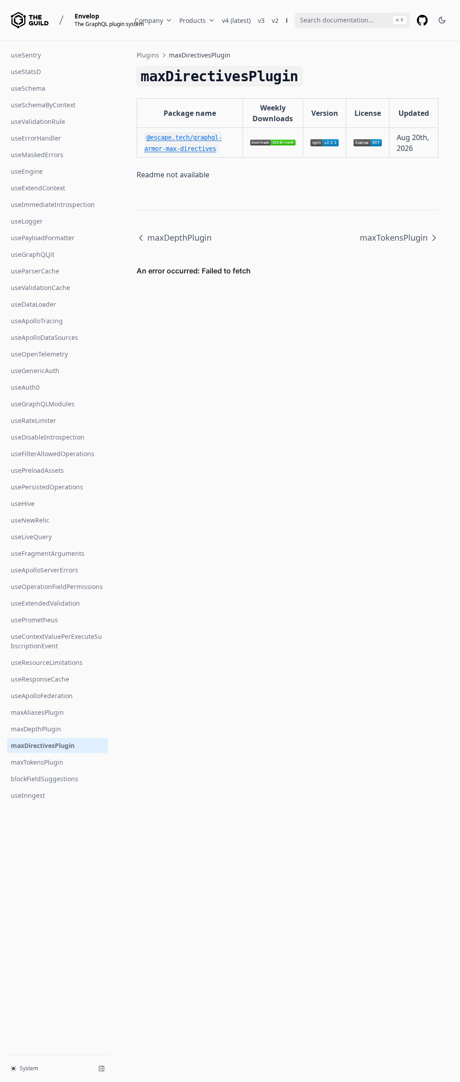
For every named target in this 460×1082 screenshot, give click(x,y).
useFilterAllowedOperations (52, 453)
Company (149, 20)
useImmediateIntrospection (53, 204)
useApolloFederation (42, 695)
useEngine (27, 171)
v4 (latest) (236, 20)
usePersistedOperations (47, 487)
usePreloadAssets (37, 470)
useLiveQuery (31, 536)
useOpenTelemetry (39, 354)
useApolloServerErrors (44, 570)
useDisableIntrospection (47, 437)
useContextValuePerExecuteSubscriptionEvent (56, 641)
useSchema (28, 88)
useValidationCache (40, 287)
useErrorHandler (36, 138)
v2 (275, 20)
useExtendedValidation (45, 603)
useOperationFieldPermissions (57, 586)
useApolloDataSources (44, 337)
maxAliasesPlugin (37, 712)
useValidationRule (38, 121)
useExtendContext (38, 188)
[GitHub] (422, 20)
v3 (261, 20)
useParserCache (35, 271)
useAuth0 (25, 387)
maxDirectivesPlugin (43, 745)
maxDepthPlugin (36, 729)
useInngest (28, 795)
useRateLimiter (33, 420)
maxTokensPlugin (37, 762)
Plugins (148, 55)
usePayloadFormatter (43, 237)
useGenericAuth (35, 370)
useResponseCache (40, 679)
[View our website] (30, 20)
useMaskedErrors (37, 154)
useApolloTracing (37, 321)
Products (192, 20)
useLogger (27, 221)
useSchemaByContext (43, 105)
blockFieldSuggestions (44, 778)
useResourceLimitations (47, 662)
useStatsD (26, 71)
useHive (23, 503)
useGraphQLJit (32, 254)
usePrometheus (34, 620)
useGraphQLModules (43, 404)
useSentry (26, 55)
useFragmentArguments (47, 553)
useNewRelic (30, 520)
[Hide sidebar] (101, 1068)
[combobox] (352, 20)
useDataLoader (33, 304)
